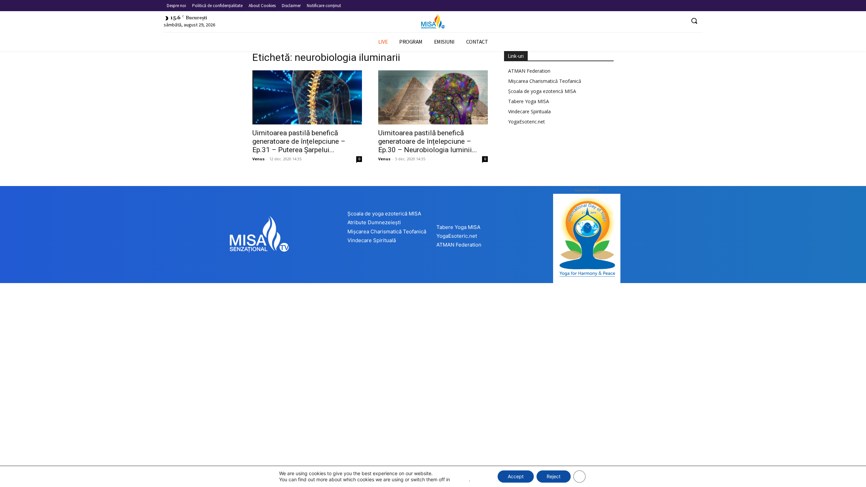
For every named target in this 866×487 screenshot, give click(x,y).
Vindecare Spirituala (529, 111)
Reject (554, 476)
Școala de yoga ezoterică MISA (542, 91)
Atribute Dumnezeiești (374, 222)
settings (460, 479)
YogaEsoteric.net (526, 121)
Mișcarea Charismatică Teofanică (544, 81)
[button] (694, 21)
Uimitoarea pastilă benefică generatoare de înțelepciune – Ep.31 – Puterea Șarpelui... (298, 141)
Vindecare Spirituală (371, 240)
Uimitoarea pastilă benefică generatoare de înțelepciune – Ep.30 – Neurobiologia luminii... (427, 141)
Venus (258, 158)
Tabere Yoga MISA (528, 101)
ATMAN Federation (529, 71)
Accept (516, 476)
